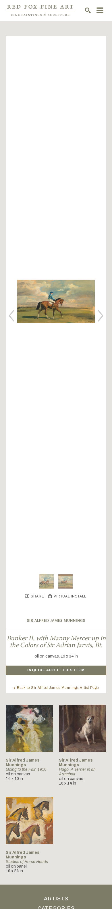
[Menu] (99, 10)
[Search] (88, 10)
